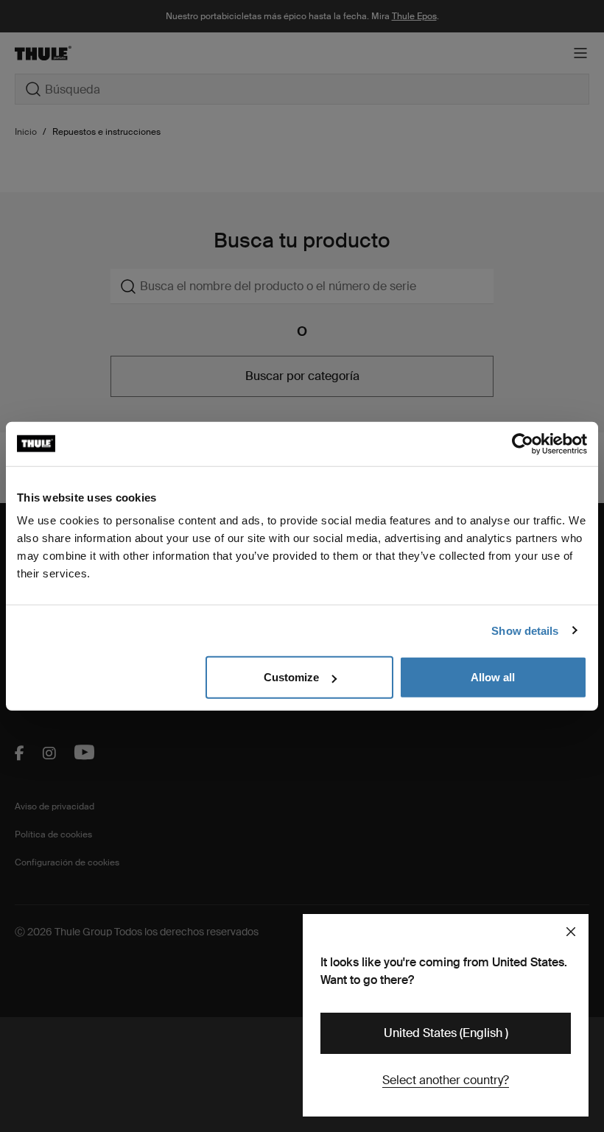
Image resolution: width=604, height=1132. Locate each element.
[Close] (571, 932)
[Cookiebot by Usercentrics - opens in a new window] (522, 443)
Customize (291, 677)
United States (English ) (446, 1033)
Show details (524, 630)
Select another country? (445, 1080)
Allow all (493, 677)
